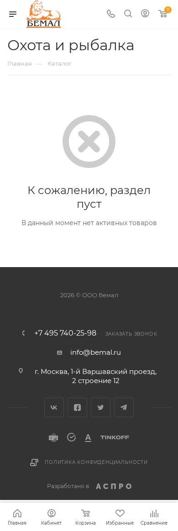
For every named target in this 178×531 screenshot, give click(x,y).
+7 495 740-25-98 (65, 333)
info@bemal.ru (95, 352)
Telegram (124, 407)
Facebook (77, 407)
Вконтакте (54, 407)
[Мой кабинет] (145, 14)
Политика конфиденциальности (96, 462)
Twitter (100, 407)
